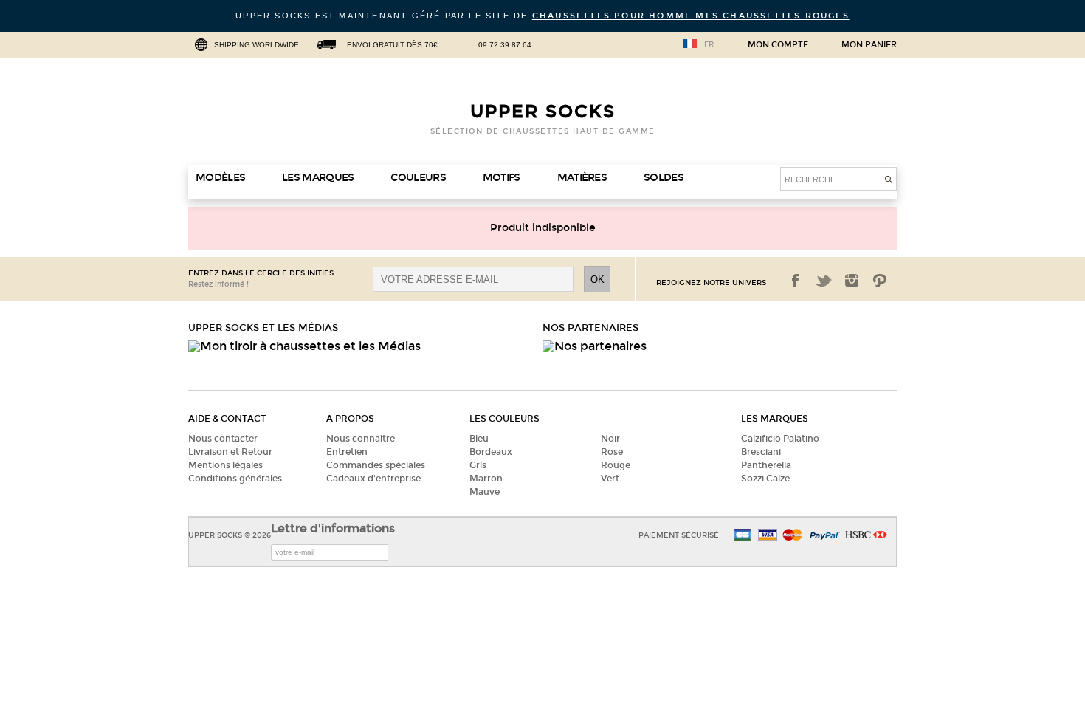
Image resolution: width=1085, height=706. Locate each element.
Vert (610, 478)
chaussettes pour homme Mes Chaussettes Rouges (691, 16)
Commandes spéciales (375, 465)
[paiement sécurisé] (767, 535)
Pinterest (880, 280)
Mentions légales (225, 465)
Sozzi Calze (765, 478)
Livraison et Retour (230, 452)
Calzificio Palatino (780, 438)
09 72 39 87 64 (504, 45)
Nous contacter (223, 438)
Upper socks (543, 111)
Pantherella (766, 465)
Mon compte (778, 45)
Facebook (796, 280)
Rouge (615, 465)
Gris (477, 465)
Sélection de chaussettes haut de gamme (542, 131)
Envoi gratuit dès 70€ (392, 45)
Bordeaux (490, 452)
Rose (612, 452)
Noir (610, 438)
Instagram (852, 280)
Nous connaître (360, 438)
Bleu (479, 438)
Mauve (484, 492)
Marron (486, 478)
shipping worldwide (256, 45)
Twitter (824, 280)
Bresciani (761, 452)
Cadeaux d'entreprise (373, 478)
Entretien (347, 452)
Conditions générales (235, 478)
